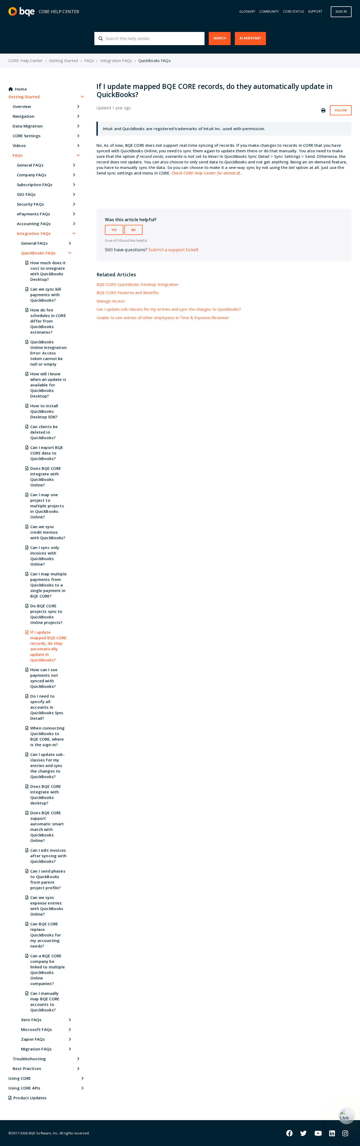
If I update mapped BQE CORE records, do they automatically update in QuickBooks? (48, 645)
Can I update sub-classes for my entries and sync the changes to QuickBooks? (47, 765)
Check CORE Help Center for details (203, 173)
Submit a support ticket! (173, 250)
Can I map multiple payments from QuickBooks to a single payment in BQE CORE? (48, 585)
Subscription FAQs (35, 184)
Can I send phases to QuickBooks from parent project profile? (47, 879)
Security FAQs (30, 204)
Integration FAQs (116, 60)
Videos (19, 145)
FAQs (89, 60)
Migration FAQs (36, 1049)
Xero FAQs (31, 1019)
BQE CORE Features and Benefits (127, 292)
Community (269, 12)
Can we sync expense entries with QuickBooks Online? (46, 906)
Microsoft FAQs (36, 1029)
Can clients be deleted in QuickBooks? (44, 432)
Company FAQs (31, 174)
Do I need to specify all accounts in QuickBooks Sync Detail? (47, 707)
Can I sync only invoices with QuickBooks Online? (44, 556)
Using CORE (19, 1078)
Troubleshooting (29, 1058)
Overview (22, 106)
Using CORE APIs (24, 1088)
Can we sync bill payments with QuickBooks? (45, 294)
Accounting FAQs (34, 223)
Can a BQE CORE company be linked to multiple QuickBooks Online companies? (47, 969)
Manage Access (110, 301)
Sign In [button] (341, 11)
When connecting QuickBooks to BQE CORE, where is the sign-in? (47, 736)
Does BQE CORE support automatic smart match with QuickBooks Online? (47, 826)
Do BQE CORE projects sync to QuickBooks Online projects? (46, 614)
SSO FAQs (26, 194)
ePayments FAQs (33, 213)
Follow (341, 110)
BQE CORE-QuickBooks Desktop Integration (137, 284)
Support (315, 12)
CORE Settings (27, 135)
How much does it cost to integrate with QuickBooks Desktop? (48, 271)
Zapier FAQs (33, 1039)
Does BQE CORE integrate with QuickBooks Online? (45, 476)
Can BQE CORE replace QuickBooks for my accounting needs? (45, 935)
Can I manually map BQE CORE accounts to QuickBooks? (44, 1001)
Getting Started (63, 60)
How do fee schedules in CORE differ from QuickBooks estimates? (48, 321)
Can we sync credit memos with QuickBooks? (47, 532)
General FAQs (30, 165)
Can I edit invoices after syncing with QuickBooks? (48, 855)
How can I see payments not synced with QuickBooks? (44, 678)
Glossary (247, 12)
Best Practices (27, 1068)
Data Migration (28, 126)
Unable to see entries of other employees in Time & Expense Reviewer (162, 317)
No (133, 230)
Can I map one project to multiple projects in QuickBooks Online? (47, 505)
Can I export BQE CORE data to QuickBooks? (46, 453)
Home (21, 89)
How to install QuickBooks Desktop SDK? (44, 411)
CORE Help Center (25, 60)
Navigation (24, 116)
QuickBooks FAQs (154, 60)
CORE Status (293, 12)
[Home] (21, 11)
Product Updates (30, 1097)
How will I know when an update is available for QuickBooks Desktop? (48, 385)
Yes (114, 230)
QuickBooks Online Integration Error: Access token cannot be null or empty (48, 353)
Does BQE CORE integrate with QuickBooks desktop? (45, 795)
